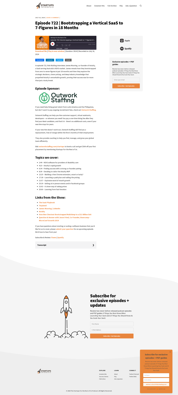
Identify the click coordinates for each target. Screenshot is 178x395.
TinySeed (43, 205)
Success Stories (103, 376)
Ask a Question (118, 379)
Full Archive (102, 379)
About (116, 374)
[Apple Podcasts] (126, 41)
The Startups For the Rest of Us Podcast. (84, 391)
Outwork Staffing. (88, 110)
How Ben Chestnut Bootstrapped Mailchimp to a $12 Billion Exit (65, 214)
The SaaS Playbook (47, 202)
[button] (141, 6)
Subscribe (59, 48)
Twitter (59, 60)
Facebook (40, 60)
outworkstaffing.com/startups (51, 146)
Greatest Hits (103, 374)
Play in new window (56, 51)
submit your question (64, 229)
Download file (41, 51)
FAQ (115, 376)
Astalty (42, 211)
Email (68, 60)
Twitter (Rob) (132, 376)
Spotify (61, 237)
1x (66, 45)
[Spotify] (126, 49)
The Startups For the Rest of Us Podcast (44, 5)
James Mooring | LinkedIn (49, 208)
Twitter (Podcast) (134, 374)
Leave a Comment (52, 17)
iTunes (53, 237)
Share (66, 48)
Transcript (41, 245)
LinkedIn (50, 60)
